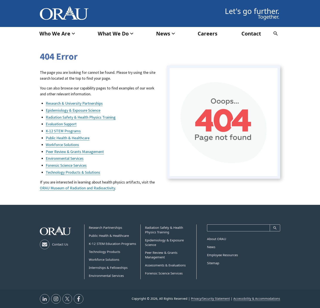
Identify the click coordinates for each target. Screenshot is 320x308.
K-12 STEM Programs (63, 130)
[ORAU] (55, 230)
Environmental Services (65, 158)
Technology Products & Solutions (73, 172)
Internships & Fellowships (108, 267)
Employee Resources (222, 255)
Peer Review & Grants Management (75, 151)
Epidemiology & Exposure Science (73, 110)
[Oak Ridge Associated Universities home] (64, 13)
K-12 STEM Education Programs (112, 243)
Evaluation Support (61, 123)
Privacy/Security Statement (210, 298)
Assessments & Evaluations (165, 265)
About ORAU (216, 239)
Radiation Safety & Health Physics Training (81, 117)
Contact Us (60, 244)
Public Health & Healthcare (67, 137)
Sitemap (213, 263)
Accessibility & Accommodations (256, 298)
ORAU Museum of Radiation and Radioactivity (77, 187)
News (211, 247)
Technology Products (104, 251)
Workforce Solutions (62, 144)
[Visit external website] (44, 299)
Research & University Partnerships (74, 103)
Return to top (307, 238)
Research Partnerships (105, 227)
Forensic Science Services (66, 165)
